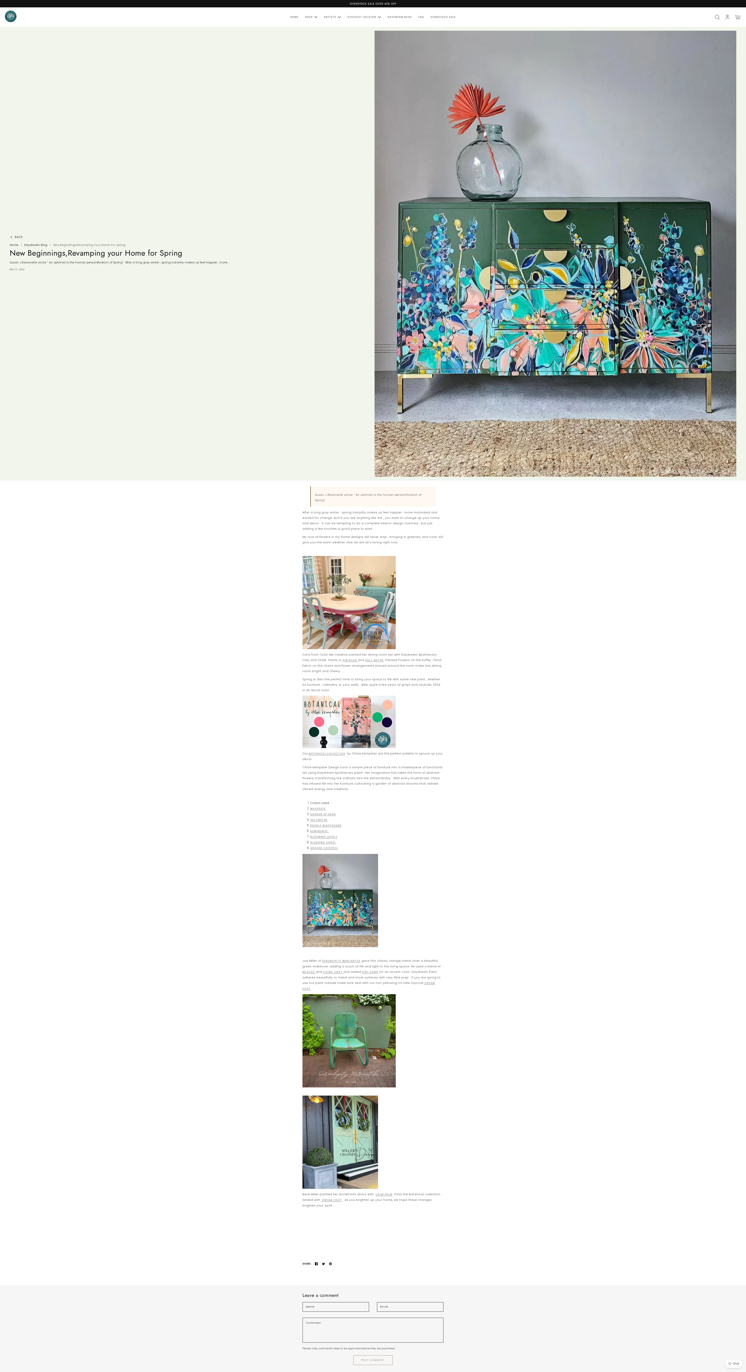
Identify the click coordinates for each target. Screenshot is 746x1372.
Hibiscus (350, 660)
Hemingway (319, 831)
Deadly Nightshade (326, 825)
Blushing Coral (323, 842)
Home (14, 245)
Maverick (318, 808)
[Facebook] (316, 1263)
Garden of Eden (323, 814)
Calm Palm (384, 1194)
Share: (306, 1264)
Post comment (373, 1360)
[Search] (717, 17)
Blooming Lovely (323, 836)
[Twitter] (323, 1263)
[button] (717, 17)
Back (19, 237)
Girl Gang (370, 972)
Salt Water (374, 660)
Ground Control (324, 848)
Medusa (309, 972)
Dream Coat (331, 1200)
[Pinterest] (330, 1263)
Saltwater (319, 819)
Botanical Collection (326, 753)
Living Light (333, 972)
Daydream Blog (35, 245)
